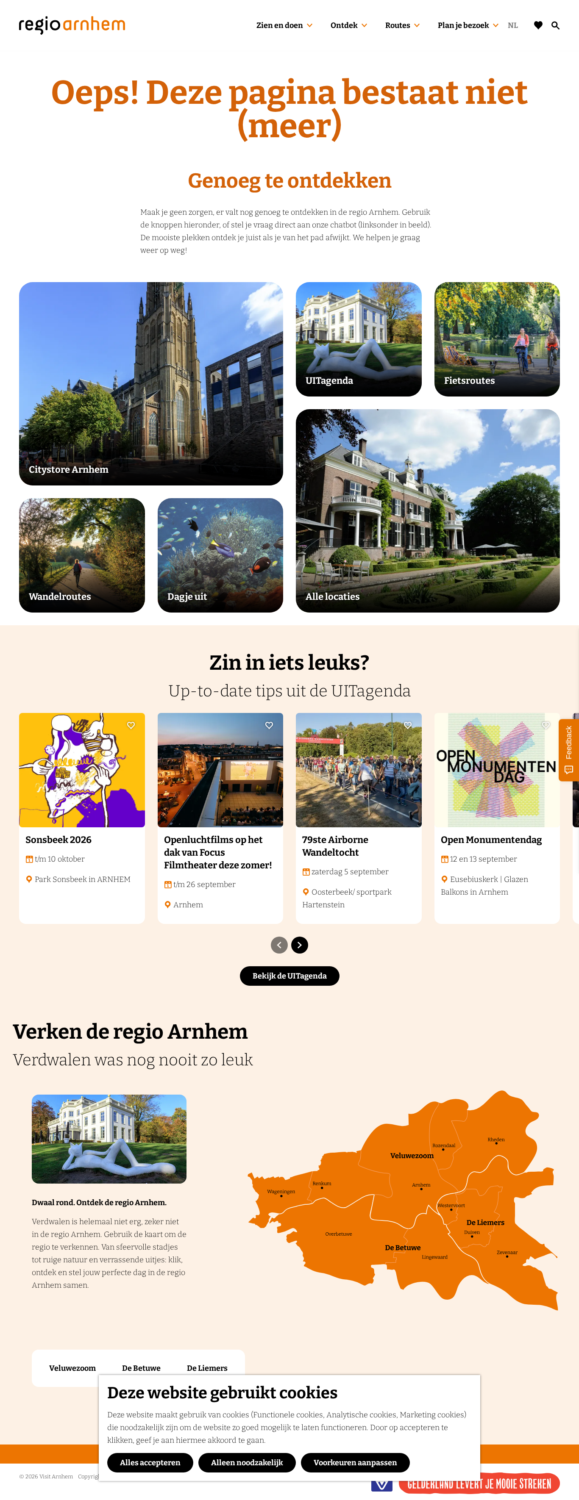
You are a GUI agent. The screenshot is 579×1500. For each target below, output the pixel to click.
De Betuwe (141, 1368)
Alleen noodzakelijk (247, 1462)
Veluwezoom (72, 1368)
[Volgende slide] (299, 945)
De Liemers (207, 1368)
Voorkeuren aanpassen (355, 1462)
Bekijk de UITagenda (290, 976)
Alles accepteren (150, 1462)
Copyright (90, 1476)
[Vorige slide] (279, 945)
